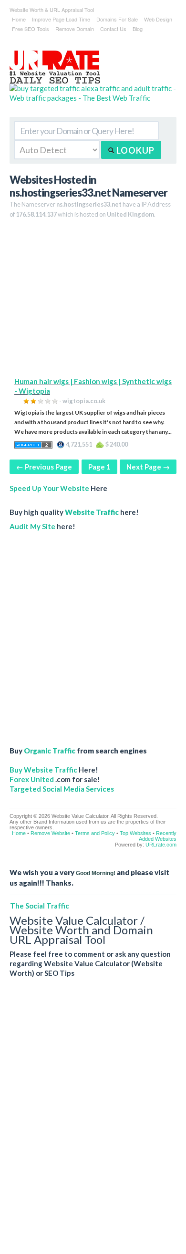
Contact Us (113, 28)
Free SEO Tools (30, 28)
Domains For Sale (117, 19)
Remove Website (50, 833)
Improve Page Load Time (61, 19)
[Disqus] (93, 1123)
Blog (138, 28)
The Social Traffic (39, 905)
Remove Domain (74, 28)
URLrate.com (160, 844)
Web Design (158, 19)
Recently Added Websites (157, 836)
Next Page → (148, 466)
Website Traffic (92, 512)
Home (19, 19)
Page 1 (99, 466)
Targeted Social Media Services (62, 788)
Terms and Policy (95, 833)
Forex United (32, 779)
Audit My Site (32, 526)
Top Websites (135, 833)
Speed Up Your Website (49, 488)
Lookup (134, 150)
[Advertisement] (93, 301)
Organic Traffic (49, 750)
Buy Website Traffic (43, 769)
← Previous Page (44, 466)
